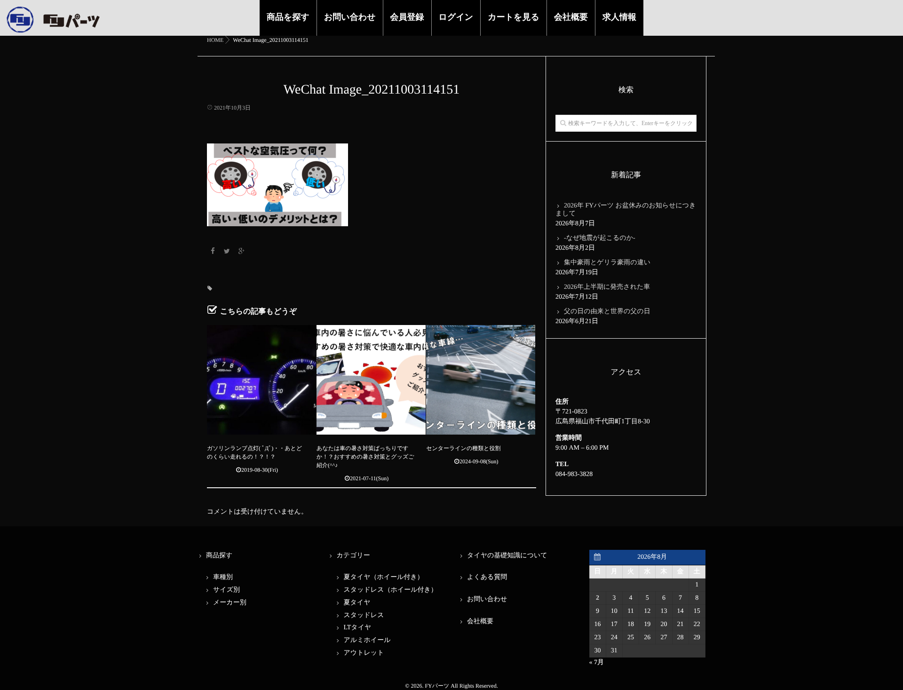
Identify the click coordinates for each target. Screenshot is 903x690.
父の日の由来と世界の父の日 (607, 311)
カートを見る (513, 17)
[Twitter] (227, 252)
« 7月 (596, 662)
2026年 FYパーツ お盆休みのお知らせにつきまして (625, 209)
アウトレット (364, 653)
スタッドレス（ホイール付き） (390, 590)
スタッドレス (364, 615)
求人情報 (619, 17)
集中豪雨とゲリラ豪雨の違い (607, 262)
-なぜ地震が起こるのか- (599, 238)
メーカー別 (229, 602)
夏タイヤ (357, 602)
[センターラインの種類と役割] (480, 379)
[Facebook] (212, 252)
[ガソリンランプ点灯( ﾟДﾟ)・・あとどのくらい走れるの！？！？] (261, 379)
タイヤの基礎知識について (507, 555)
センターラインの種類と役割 (463, 448)
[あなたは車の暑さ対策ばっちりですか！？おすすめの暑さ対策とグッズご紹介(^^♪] (371, 379)
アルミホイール (367, 640)
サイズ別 (226, 590)
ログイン (456, 17)
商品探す (219, 555)
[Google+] (241, 252)
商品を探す (288, 17)
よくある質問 (487, 577)
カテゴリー (353, 555)
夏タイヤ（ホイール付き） (384, 577)
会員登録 (407, 17)
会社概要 (571, 17)
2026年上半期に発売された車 (607, 287)
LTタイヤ (358, 627)
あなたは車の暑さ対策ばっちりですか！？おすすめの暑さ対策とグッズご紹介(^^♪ (365, 456)
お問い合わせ (350, 17)
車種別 (223, 577)
